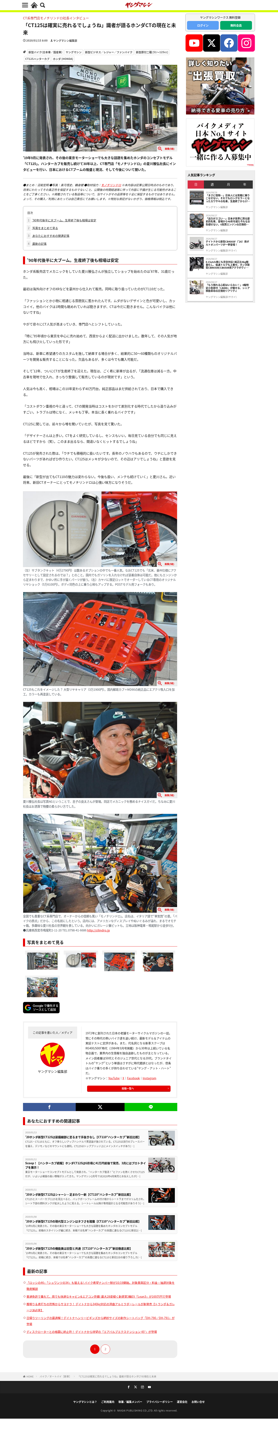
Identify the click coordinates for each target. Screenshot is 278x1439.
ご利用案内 (107, 1402)
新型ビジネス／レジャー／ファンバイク (108, 52)
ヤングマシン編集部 (65, 40)
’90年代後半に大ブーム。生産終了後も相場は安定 (62, 220)
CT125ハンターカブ (37, 59)
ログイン (203, 25)
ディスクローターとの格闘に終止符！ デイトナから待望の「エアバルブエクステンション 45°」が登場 (91, 1332)
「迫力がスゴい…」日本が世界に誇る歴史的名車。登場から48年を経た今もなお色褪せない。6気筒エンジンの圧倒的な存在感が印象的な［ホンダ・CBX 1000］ (228, 221)
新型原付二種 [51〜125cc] (152, 52)
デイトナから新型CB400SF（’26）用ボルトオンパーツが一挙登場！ (227, 243)
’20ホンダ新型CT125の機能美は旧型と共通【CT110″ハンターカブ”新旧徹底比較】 (78, 1248)
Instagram (149, 1078)
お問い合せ (198, 1402)
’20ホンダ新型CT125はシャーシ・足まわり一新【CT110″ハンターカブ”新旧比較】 (78, 1194)
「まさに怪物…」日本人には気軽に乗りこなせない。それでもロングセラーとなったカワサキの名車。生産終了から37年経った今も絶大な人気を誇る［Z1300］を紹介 (228, 198)
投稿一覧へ (128, 1088)
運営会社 (182, 1402)
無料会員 (236, 25)
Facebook (133, 1078)
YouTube (114, 1078)
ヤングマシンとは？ (85, 1402)
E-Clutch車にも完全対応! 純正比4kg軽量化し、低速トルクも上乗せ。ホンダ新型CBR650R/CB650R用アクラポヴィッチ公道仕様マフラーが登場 (228, 265)
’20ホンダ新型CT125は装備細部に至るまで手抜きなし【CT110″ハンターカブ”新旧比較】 (83, 1137)
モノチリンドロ (111, 185)
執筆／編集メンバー (130, 1402)
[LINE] (151, 1107)
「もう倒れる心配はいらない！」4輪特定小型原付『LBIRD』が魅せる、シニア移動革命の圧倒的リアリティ (228, 288)
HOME (30, 1376)
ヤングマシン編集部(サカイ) (221, 250)
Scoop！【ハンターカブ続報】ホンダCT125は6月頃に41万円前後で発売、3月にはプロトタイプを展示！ (85, 1165)
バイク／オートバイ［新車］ (55, 1376)
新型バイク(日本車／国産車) (45, 52)
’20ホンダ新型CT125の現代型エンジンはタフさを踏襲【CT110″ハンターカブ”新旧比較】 (83, 1221)
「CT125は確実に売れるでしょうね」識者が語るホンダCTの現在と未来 (117, 1376)
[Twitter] (100, 1107)
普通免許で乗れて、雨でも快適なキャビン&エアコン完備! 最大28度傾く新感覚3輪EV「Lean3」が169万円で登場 (98, 1296)
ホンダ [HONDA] (63, 59)
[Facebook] (49, 1107)
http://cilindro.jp (98, 930)
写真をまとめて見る (43, 228)
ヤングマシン (74, 52)
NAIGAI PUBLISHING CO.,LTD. (135, 1410)
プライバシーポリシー (159, 1402)
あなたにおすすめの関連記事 (48, 236)
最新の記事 (37, 244)
